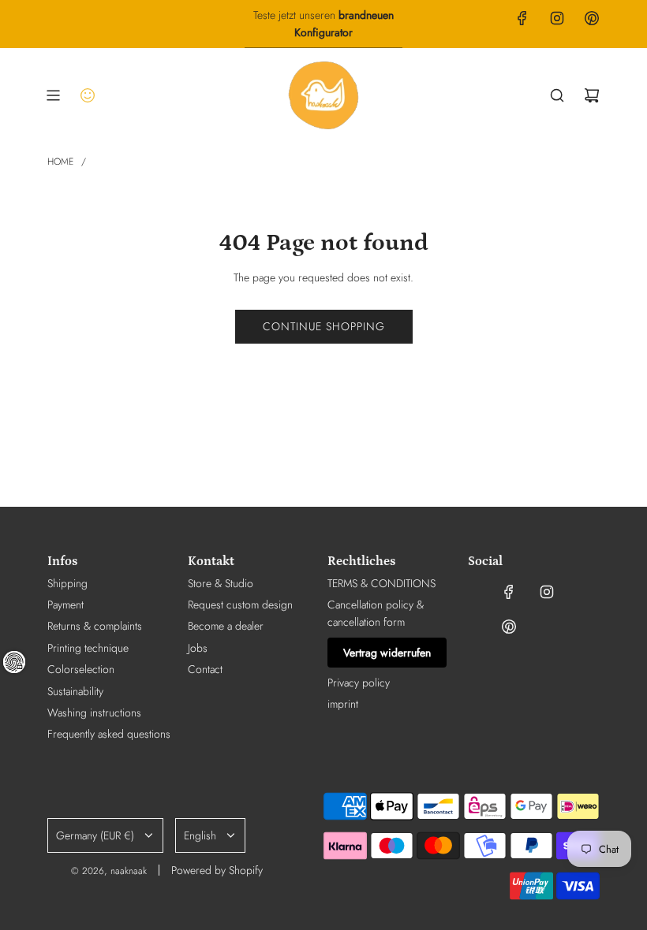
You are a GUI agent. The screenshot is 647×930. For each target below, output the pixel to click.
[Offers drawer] (87, 95)
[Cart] (591, 95)
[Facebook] (522, 18)
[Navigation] (53, 95)
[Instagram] (557, 18)
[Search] (557, 95)
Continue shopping (324, 326)
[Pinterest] (591, 18)
